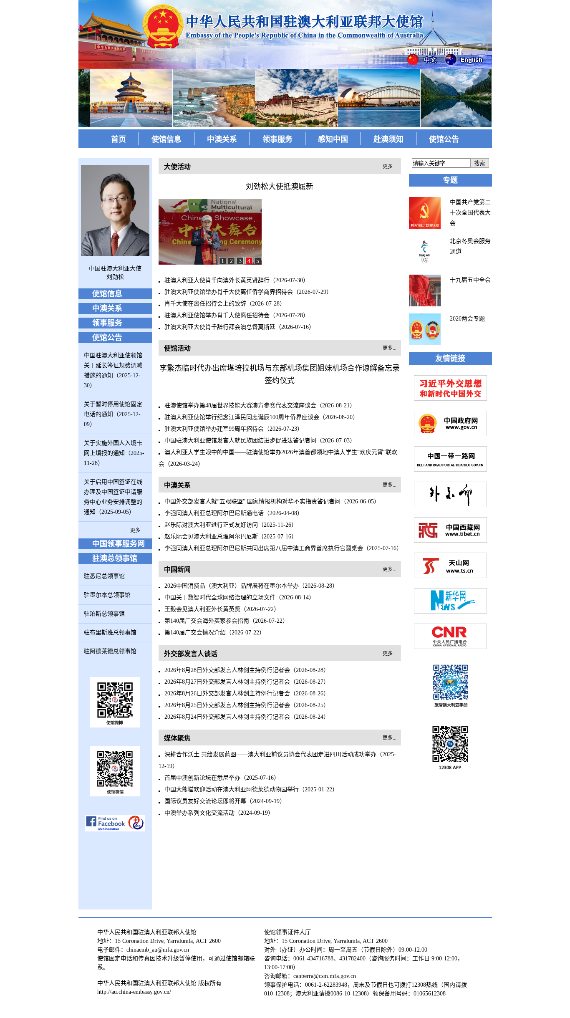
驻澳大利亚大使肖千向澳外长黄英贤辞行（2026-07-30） (236, 280)
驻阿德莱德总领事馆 (110, 651)
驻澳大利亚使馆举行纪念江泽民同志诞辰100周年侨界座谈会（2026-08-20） (261, 417)
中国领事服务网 (118, 544)
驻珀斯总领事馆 (104, 614)
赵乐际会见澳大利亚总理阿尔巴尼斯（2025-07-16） (230, 536)
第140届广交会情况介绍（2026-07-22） (214, 632)
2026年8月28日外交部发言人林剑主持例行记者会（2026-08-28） (246, 670)
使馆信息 (166, 139)
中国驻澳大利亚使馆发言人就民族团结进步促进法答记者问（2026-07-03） (260, 440)
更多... (137, 530)
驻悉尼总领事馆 (104, 576)
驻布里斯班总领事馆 (110, 632)
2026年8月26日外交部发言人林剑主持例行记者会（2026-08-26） (246, 693)
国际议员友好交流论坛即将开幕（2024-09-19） (224, 801)
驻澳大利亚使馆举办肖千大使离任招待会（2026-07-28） (236, 315)
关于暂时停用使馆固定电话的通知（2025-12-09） (113, 414)
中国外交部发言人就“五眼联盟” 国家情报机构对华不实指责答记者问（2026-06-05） (272, 501)
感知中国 (333, 139)
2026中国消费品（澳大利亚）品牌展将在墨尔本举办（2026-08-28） (251, 586)
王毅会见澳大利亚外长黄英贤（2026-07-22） (222, 609)
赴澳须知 (388, 139)
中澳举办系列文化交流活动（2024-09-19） (219, 813)
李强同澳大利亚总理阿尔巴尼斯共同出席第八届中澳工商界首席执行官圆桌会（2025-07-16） (283, 548)
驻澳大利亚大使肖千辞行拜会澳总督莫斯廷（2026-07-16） (239, 327)
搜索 (479, 163)
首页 (118, 139)
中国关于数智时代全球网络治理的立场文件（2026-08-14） (239, 597)
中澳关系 (222, 139)
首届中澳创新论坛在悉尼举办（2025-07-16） (222, 778)
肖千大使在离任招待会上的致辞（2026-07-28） (224, 304)
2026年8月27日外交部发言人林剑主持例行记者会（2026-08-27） (246, 682)
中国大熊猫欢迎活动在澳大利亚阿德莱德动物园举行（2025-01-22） (251, 789)
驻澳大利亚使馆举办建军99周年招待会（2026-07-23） (233, 429)
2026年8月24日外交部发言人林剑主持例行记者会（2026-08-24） (246, 717)
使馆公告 (444, 139)
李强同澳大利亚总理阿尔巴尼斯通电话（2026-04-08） (233, 513)
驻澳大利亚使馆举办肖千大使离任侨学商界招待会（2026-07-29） (248, 292)
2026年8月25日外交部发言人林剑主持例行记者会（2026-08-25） (246, 705)
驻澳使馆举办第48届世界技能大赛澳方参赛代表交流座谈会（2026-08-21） (260, 405)
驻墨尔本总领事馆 (107, 595)
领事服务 (277, 139)
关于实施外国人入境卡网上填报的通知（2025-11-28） (114, 453)
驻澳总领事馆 (114, 558)
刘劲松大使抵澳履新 (279, 186)
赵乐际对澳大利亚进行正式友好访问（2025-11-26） (230, 525)
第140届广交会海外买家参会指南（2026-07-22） (226, 621)
